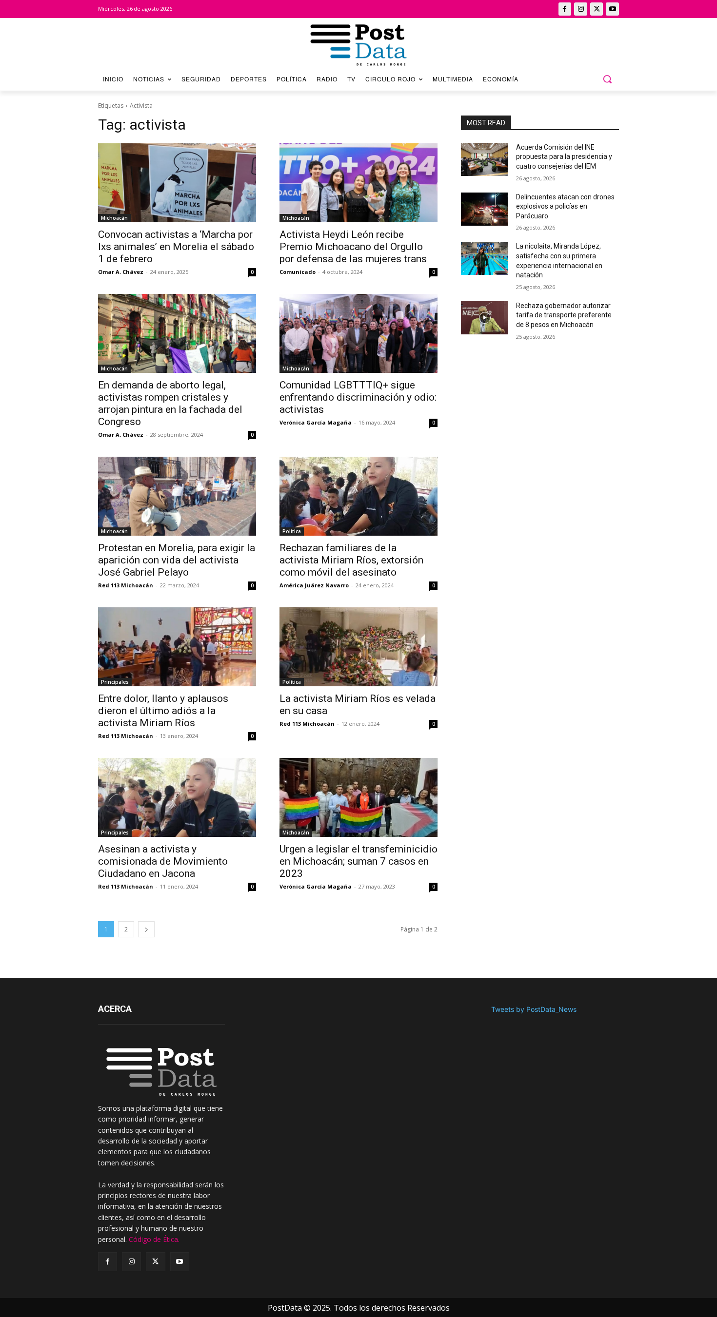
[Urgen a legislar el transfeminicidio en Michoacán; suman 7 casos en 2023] (358, 797)
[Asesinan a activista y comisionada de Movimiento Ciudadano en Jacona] (177, 797)
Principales (115, 681)
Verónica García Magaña (315, 422)
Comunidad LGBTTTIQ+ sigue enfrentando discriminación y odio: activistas (358, 397)
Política (291, 531)
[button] (607, 79)
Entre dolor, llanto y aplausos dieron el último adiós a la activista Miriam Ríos (163, 711)
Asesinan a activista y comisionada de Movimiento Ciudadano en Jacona (163, 861)
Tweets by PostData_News (534, 1009)
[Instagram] (580, 9)
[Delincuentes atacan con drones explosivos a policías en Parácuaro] (484, 209)
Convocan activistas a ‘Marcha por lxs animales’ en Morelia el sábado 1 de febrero (176, 247)
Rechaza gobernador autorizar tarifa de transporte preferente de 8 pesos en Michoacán (564, 315)
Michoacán (114, 217)
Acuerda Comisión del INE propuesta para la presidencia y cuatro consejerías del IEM (564, 156)
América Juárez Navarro (314, 585)
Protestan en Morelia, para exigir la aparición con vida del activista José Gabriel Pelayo (176, 560)
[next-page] (146, 929)
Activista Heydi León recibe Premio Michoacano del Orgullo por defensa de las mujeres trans (353, 247)
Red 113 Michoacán (125, 585)
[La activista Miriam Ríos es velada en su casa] (358, 646)
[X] (596, 9)
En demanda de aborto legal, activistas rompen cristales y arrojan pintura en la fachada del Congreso (170, 403)
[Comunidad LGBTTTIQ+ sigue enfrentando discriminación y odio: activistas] (358, 333)
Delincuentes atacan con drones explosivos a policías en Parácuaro (565, 206)
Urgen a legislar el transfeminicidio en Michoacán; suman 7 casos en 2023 (358, 861)
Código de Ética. (154, 1239)
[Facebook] (565, 9)
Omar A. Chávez (120, 271)
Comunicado (297, 271)
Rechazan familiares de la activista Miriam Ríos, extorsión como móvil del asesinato (351, 560)
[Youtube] (612, 9)
